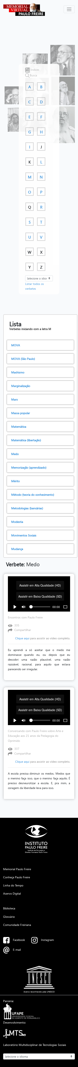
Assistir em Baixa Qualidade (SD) (40, 596)
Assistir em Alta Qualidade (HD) (40, 585)
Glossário (9, 916)
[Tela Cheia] (65, 606)
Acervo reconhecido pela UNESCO (39, 991)
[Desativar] (23, 606)
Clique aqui (22, 638)
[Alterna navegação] (69, 9)
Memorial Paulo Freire (17, 869)
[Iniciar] (14, 606)
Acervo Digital (12, 893)
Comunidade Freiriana (17, 925)
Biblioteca (9, 908)
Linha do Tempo (13, 885)
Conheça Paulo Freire (16, 877)
